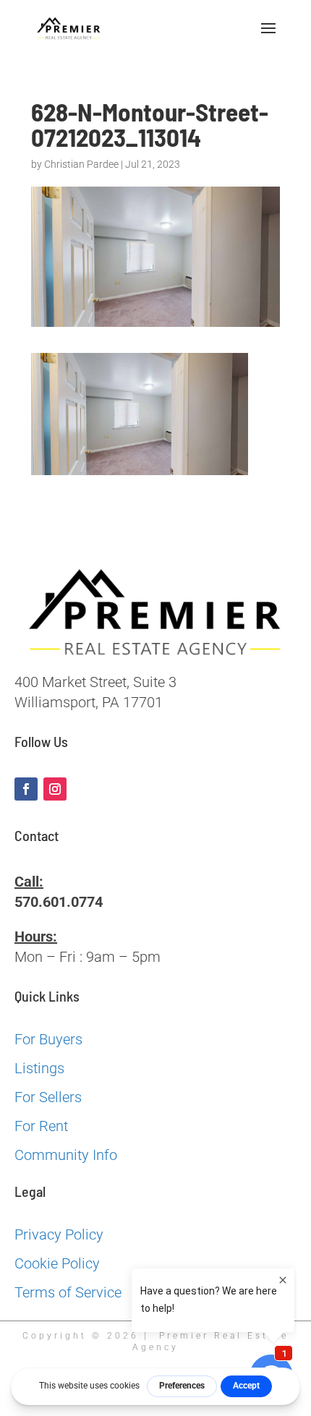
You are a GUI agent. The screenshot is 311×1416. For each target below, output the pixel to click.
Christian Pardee (81, 164)
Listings (39, 1068)
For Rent (41, 1126)
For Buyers (48, 1039)
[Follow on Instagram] (55, 789)
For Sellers (48, 1097)
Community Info (65, 1155)
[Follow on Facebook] (26, 789)
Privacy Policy (58, 1234)
